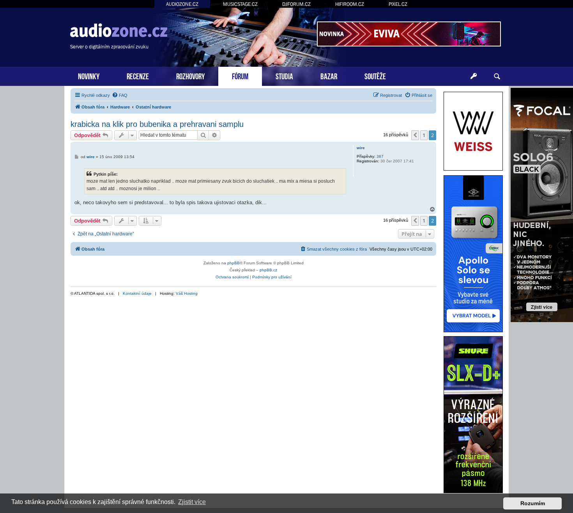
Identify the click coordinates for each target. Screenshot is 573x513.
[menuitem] (119, 95)
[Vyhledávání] (497, 76)
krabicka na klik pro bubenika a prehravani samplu (157, 124)
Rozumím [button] (532, 503)
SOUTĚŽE (375, 75)
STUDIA (284, 75)
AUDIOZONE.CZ (182, 4)
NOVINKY (88, 75)
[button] (415, 135)
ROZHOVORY (190, 75)
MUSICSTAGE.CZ (240, 4)
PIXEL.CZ (398, 4)
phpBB (233, 263)
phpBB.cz (268, 270)
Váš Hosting (187, 293)
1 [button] (424, 135)
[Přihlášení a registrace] (473, 76)
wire (361, 148)
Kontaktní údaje (137, 293)
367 (380, 156)
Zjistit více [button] (192, 502)
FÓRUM (240, 75)
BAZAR (328, 75)
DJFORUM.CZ (296, 4)
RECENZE (138, 75)
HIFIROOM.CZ (349, 4)
